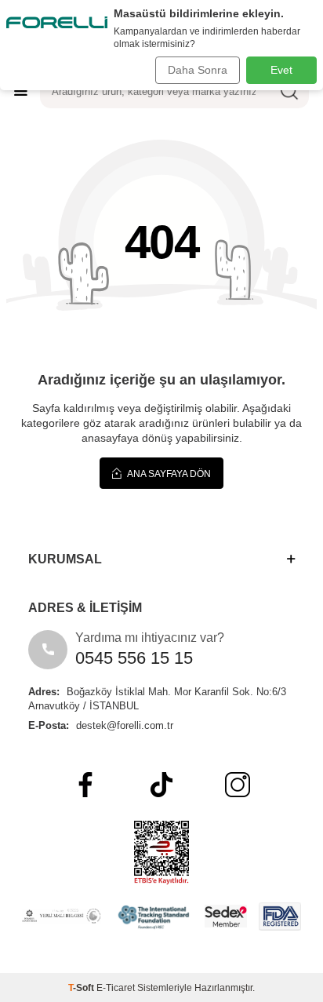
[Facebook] (85, 784)
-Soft (82, 987)
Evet (281, 70)
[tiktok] (161, 784)
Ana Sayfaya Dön (168, 473)
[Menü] (20, 90)
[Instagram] (237, 784)
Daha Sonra (197, 70)
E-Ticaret (115, 987)
